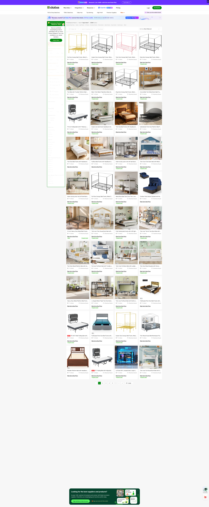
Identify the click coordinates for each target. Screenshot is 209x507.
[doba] (53, 7)
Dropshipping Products (71, 22)
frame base (120, 25)
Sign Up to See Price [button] (72, 62)
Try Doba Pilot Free (131, 17)
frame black (101, 25)
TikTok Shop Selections (53, 12)
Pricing (118, 8)
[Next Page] (122, 383)
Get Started (157, 7)
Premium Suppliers (112, 12)
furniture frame (93, 25)
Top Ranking (89, 12)
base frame (113, 25)
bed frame (82, 25)
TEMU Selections (68, 12)
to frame (87, 25)
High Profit (100, 12)
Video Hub (79, 12)
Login (148, 7)
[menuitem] (53, 12)
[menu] (88, 12)
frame (77, 25)
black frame (107, 25)
